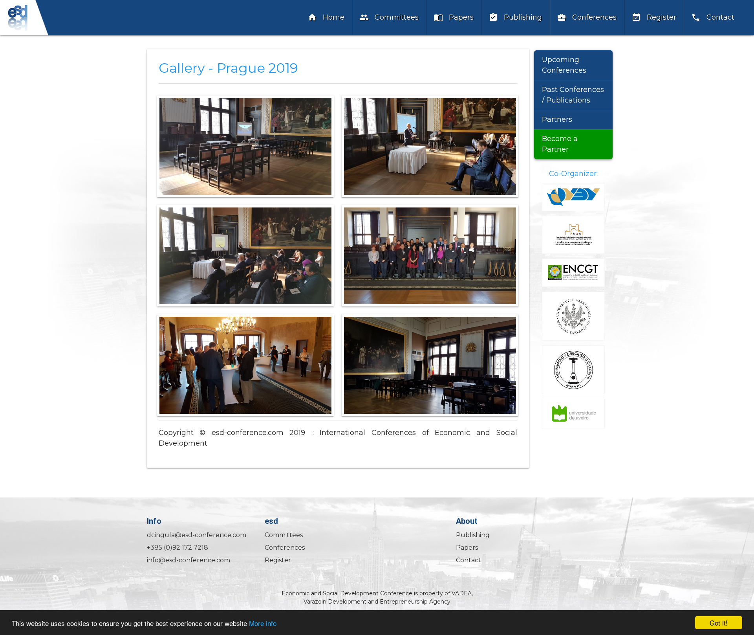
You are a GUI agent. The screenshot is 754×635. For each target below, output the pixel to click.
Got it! (719, 623)
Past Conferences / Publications (573, 95)
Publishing (515, 17)
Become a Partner (560, 144)
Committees (389, 17)
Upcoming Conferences (564, 65)
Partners (557, 119)
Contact (712, 17)
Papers (454, 17)
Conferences (587, 17)
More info (262, 623)
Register (653, 17)
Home (325, 17)
